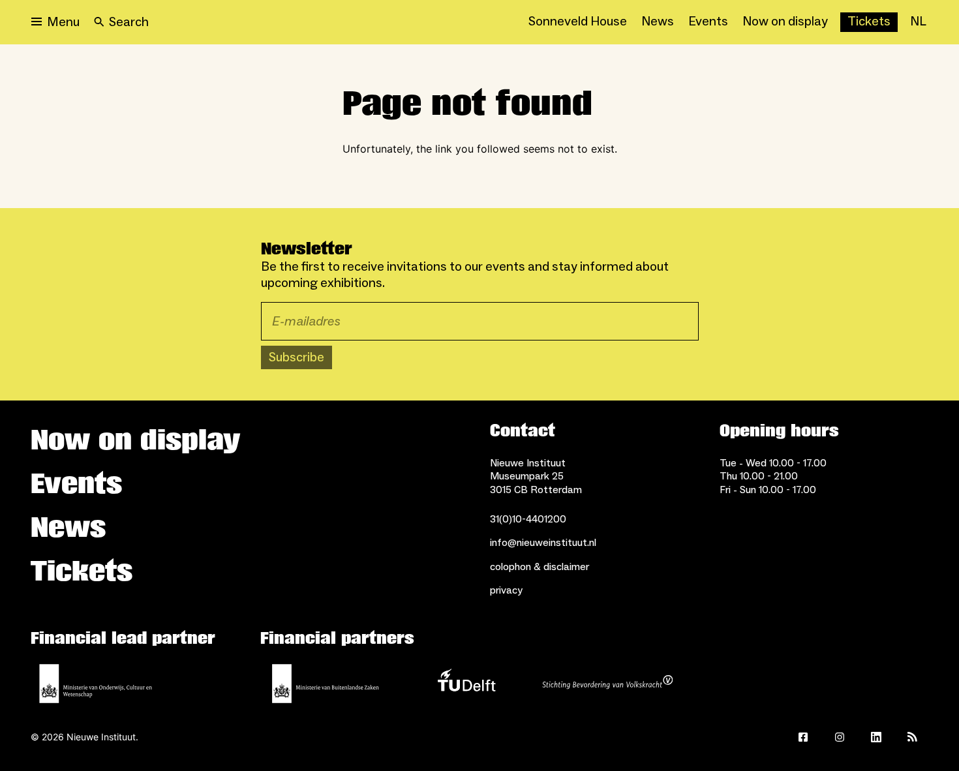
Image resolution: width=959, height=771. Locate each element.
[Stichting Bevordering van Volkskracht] (607, 683)
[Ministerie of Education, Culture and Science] (96, 683)
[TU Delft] (466, 683)
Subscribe (296, 357)
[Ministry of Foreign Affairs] (325, 683)
